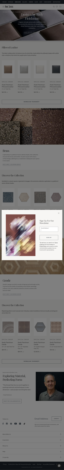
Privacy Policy (43, 246)
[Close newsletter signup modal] (58, 213)
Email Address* (45, 228)
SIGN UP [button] (48, 237)
